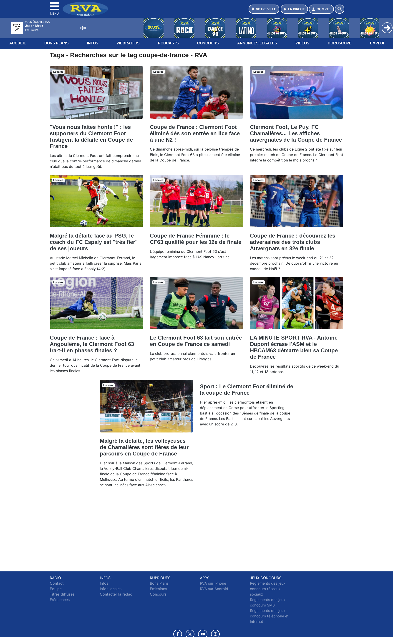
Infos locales (110, 588)
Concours (208, 43)
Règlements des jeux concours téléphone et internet (269, 616)
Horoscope (340, 43)
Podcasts (168, 43)
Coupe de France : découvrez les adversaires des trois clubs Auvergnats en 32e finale (292, 242)
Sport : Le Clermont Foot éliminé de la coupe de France (246, 389)
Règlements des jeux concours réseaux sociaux (267, 588)
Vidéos (302, 43)
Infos (92, 43)
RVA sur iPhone (213, 583)
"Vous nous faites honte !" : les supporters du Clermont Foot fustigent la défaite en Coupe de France (91, 136)
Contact (57, 583)
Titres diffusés (62, 594)
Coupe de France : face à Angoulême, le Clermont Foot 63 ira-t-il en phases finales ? (92, 344)
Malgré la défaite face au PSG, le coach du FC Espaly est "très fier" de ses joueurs (94, 242)
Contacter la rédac (116, 594)
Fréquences (60, 599)
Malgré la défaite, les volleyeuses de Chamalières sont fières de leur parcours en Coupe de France (144, 447)
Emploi (377, 43)
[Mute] (83, 28)
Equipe (56, 588)
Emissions (158, 588)
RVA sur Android (214, 588)
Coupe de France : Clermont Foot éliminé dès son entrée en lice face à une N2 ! (195, 133)
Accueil (17, 43)
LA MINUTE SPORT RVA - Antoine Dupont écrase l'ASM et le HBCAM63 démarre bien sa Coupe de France (294, 347)
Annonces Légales (257, 43)
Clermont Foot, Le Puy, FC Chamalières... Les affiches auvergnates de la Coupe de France (296, 133)
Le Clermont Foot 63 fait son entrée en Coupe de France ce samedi (196, 341)
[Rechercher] (339, 9)
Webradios (128, 43)
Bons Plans (56, 43)
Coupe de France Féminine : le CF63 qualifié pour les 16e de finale (195, 239)
